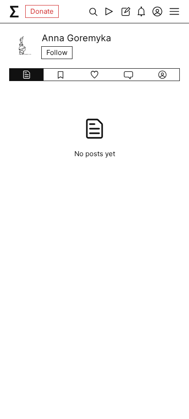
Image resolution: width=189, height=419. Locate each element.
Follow (56, 52)
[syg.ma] (14, 11)
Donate (42, 11)
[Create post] (125, 11)
